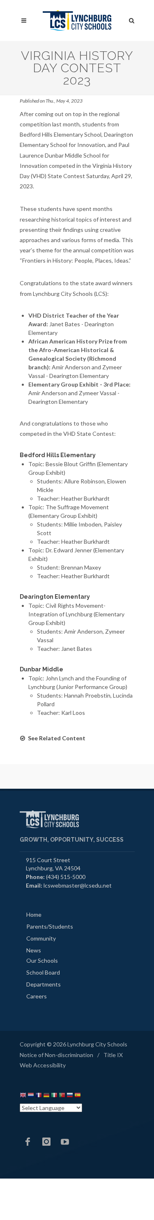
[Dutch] (31, 1096)
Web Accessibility (43, 1065)
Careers (36, 996)
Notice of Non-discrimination (56, 1054)
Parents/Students (49, 926)
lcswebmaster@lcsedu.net (78, 885)
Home (33, 914)
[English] (23, 1096)
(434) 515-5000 (65, 876)
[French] (38, 1096)
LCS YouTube (65, 1141)
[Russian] (70, 1096)
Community (41, 938)
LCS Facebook (28, 1141)
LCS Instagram (46, 1141)
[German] (46, 1096)
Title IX (113, 1054)
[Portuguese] (62, 1096)
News (33, 950)
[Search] (132, 19)
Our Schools (42, 960)
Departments (43, 984)
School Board (43, 972)
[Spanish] (77, 1096)
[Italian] (54, 1096)
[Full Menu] (24, 20)
